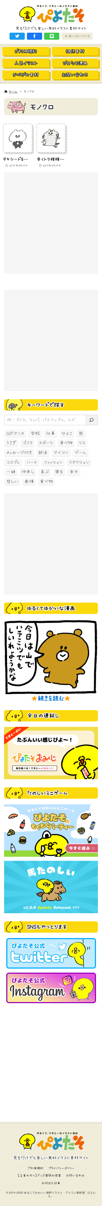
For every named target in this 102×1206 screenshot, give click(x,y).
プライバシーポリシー (61, 1168)
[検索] (91, 420)
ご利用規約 (35, 1168)
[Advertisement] (51, 223)
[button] (17, 36)
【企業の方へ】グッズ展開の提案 (39, 1175)
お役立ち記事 (51, 1183)
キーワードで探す (45, 405)
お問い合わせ (75, 1175)
